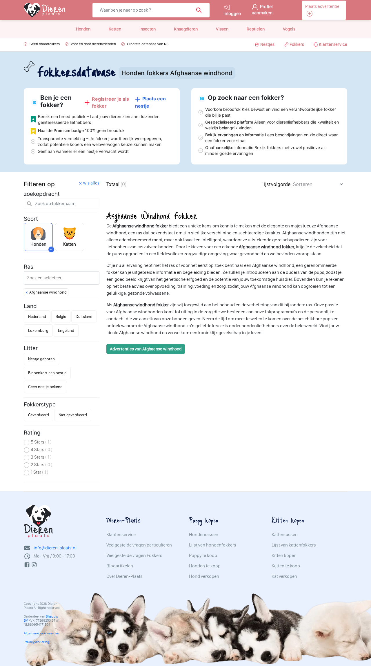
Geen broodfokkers (45, 44)
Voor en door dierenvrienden (93, 44)
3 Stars (41, 457)
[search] (201, 10)
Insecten (147, 29)
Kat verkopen (284, 576)
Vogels (289, 29)
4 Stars (41, 449)
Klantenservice (333, 44)
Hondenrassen (203, 534)
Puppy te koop (203, 555)
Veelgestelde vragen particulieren (139, 545)
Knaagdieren (186, 29)
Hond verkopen (204, 576)
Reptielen (256, 29)
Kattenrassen (285, 534)
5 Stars (41, 442)
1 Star (39, 472)
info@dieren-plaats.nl (55, 548)
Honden (83, 29)
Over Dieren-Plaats (124, 576)
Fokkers (297, 44)
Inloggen (232, 13)
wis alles (91, 183)
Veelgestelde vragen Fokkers (134, 555)
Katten (115, 29)
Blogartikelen (119, 566)
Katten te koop (286, 566)
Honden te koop (205, 566)
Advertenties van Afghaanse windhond (145, 349)
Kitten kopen (284, 555)
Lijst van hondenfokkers (212, 545)
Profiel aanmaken (262, 9)
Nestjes (267, 44)
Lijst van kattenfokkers (294, 545)
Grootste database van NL (147, 44)
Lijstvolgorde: (276, 184)
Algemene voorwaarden (41, 633)
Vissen (222, 29)
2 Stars (41, 464)
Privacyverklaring (36, 642)
